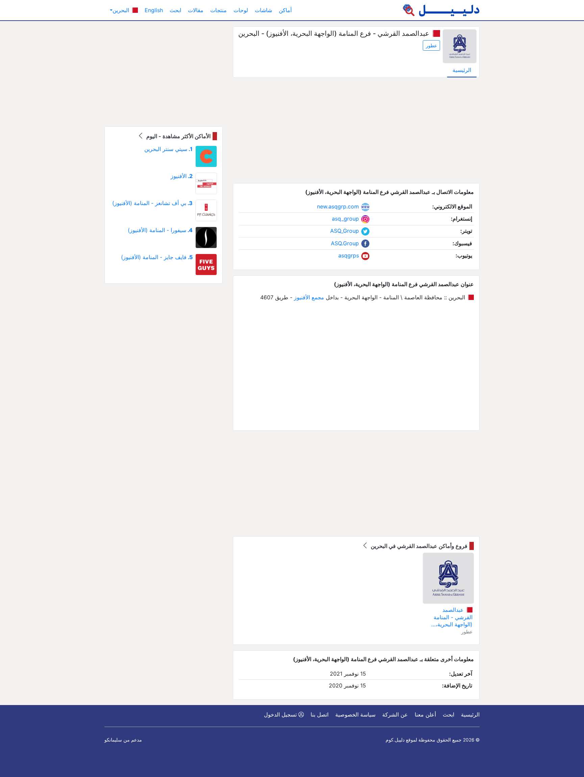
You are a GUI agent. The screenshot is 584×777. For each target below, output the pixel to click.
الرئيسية (462, 70)
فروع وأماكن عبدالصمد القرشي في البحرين (418, 546)
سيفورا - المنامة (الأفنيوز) (160, 230)
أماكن (285, 10)
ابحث (175, 10)
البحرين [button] (122, 10)
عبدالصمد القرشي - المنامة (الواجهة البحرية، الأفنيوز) (453, 617)
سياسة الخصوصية (355, 714)
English (154, 10)
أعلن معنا (425, 714)
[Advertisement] (356, 130)
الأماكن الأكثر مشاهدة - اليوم (178, 136)
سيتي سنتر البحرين (168, 149)
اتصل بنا (319, 714)
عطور (431, 45)
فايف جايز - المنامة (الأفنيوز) (157, 257)
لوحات (241, 10)
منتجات (218, 10)
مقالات (195, 10)
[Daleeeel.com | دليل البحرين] (441, 10)
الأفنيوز (182, 176)
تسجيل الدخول (281, 714)
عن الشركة (395, 714)
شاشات (263, 10)
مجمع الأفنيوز (309, 297)
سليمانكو (113, 740)
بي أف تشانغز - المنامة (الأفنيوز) (152, 203)
